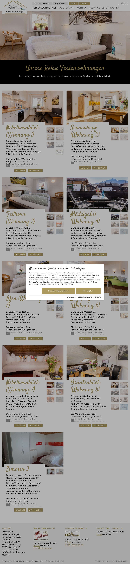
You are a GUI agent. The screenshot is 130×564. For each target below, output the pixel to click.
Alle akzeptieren (88, 291)
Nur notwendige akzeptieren (58, 291)
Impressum (97, 297)
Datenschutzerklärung (85, 297)
